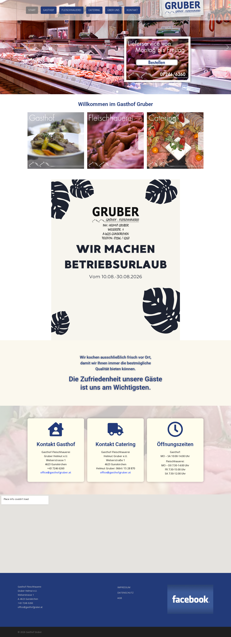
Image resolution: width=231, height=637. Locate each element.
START (32, 10)
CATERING (94, 10)
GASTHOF (48, 10)
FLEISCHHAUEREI (71, 10)
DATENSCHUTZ (125, 592)
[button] (3, 47)
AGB (119, 597)
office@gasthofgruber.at (55, 472)
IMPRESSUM (123, 587)
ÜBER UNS (113, 10)
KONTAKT (132, 10)
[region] (115, 47)
